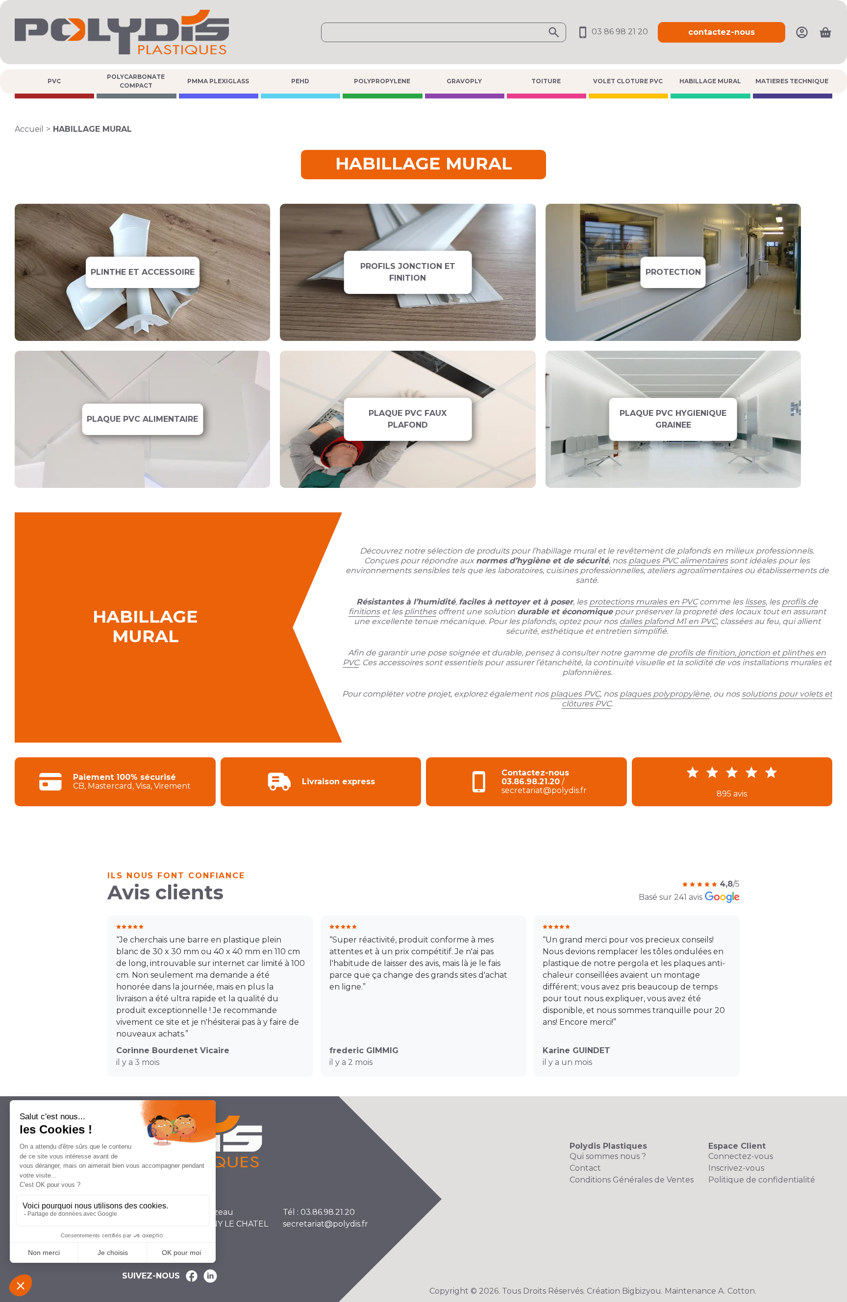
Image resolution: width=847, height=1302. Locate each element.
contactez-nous (721, 32)
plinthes (420, 611)
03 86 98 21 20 (619, 31)
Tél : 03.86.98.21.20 (319, 1212)
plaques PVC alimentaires (678, 560)
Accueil (29, 129)
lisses (755, 601)
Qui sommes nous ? (608, 1156)
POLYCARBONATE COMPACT (136, 81)
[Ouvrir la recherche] (444, 32)
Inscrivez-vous (736, 1168)
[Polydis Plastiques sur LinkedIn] (210, 1276)
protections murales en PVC (643, 601)
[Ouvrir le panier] (825, 32)
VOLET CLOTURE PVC (628, 81)
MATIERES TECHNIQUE (791, 81)
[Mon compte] (802, 31)
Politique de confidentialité (761, 1179)
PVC (54, 81)
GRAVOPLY (464, 81)
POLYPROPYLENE (382, 81)
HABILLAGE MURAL (710, 81)
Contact (585, 1168)
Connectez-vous (740, 1156)
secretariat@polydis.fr (325, 1224)
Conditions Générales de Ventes (632, 1179)
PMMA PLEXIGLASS (218, 81)
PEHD (300, 81)
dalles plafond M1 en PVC (668, 621)
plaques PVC (575, 694)
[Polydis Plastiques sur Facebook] (192, 1276)
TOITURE (546, 81)
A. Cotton (736, 1291)
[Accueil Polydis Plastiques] (122, 31)
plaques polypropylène (665, 694)
